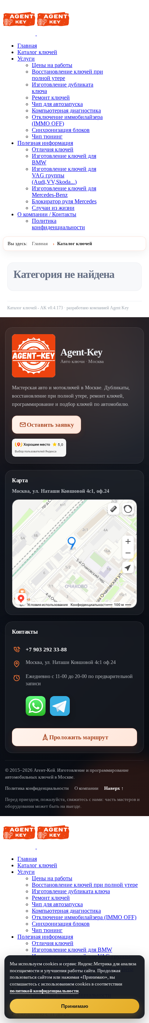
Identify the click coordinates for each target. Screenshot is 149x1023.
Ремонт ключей (51, 97)
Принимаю (74, 1006)
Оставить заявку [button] (50, 424)
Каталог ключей (37, 52)
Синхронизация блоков (61, 130)
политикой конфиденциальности (44, 990)
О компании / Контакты (46, 214)
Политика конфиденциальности (58, 224)
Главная (27, 46)
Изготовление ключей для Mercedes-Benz (64, 191)
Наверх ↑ (114, 788)
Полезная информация (45, 143)
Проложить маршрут (78, 737)
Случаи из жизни (53, 208)
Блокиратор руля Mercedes (64, 201)
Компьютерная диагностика (66, 110)
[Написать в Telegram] (60, 706)
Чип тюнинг (47, 136)
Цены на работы (52, 65)
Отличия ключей (52, 149)
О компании (86, 788)
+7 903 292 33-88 (46, 649)
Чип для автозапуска (57, 104)
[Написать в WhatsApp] (36, 706)
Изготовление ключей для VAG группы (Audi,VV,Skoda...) (64, 175)
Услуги (26, 59)
